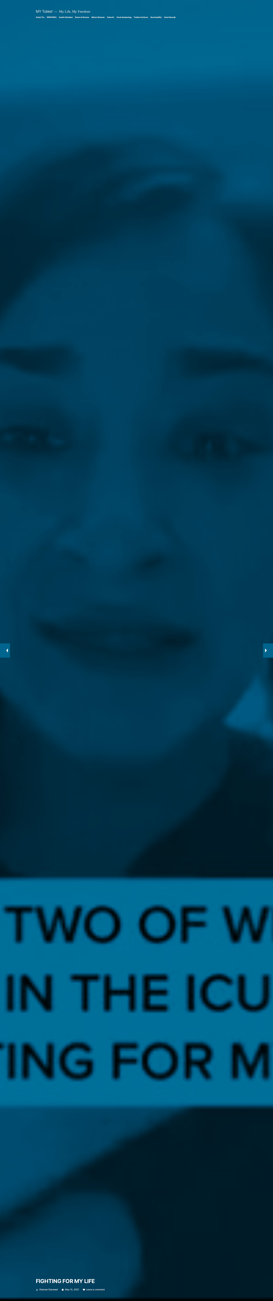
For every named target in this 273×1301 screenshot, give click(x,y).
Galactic (110, 17)
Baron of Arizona (82, 17)
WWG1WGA (52, 17)
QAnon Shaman (98, 17)
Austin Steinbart (66, 17)
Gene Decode (170, 17)
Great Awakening (124, 17)
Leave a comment (95, 1289)
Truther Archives (141, 17)
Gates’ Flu (40, 17)
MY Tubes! (44, 11)
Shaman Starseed (48, 1289)
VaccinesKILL (156, 17)
